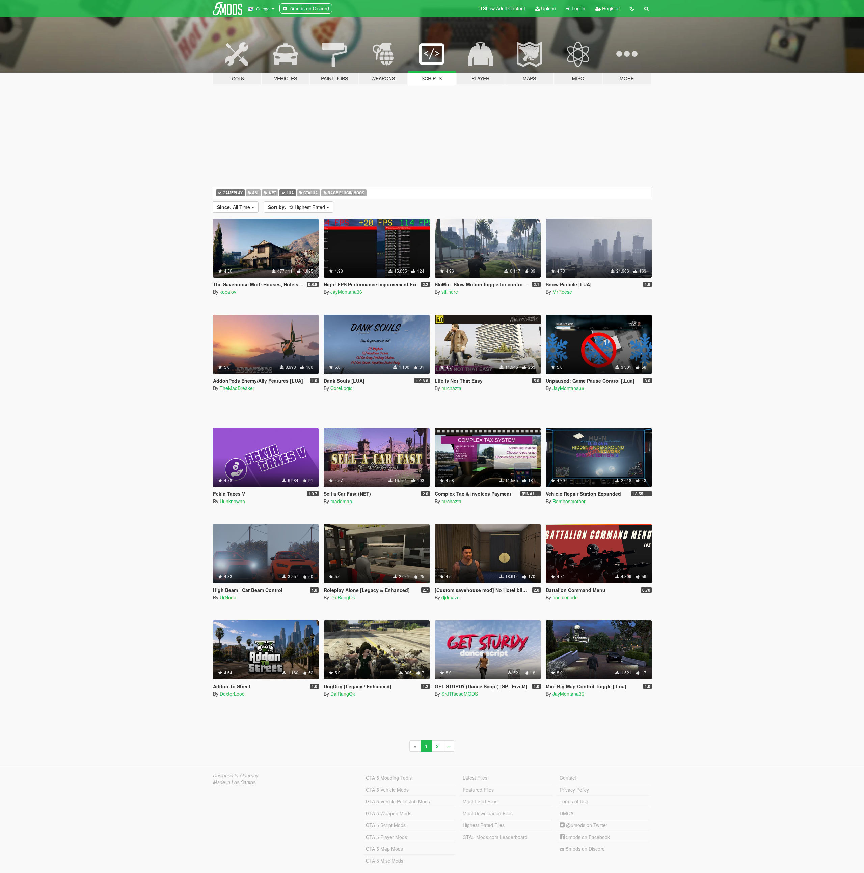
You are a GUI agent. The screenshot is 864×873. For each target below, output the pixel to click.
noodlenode (565, 597)
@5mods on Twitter (586, 825)
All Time (234, 207)
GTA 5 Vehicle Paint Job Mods (398, 801)
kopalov (228, 291)
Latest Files (475, 777)
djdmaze (450, 597)
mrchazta (451, 388)
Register (610, 8)
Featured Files (478, 789)
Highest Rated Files (484, 825)
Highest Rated (297, 207)
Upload (548, 8)
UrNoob (228, 597)
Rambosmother (569, 501)
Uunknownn (232, 501)
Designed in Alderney (236, 775)
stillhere (449, 291)
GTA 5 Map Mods (384, 848)
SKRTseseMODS (459, 693)
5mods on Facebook (587, 836)
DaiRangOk (342, 597)
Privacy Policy (574, 789)
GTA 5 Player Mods (386, 836)
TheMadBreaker (237, 388)
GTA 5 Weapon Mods (388, 813)
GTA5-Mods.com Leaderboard (495, 836)
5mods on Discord (585, 848)
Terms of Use (574, 801)
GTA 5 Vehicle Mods (387, 789)
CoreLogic (341, 388)
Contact (568, 777)
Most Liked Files (480, 801)
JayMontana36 (346, 291)
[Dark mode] (632, 8)
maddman (341, 501)
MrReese (562, 291)
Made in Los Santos (234, 782)
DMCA (566, 813)
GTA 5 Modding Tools (389, 777)
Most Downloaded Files (488, 813)
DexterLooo (232, 693)
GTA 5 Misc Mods (384, 860)
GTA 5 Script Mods (386, 825)
